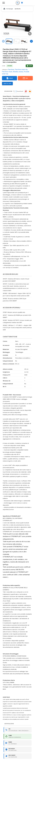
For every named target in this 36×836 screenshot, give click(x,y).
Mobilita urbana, (18, 71)
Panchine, (11, 69)
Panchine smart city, (21, 69)
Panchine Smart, (7, 71)
